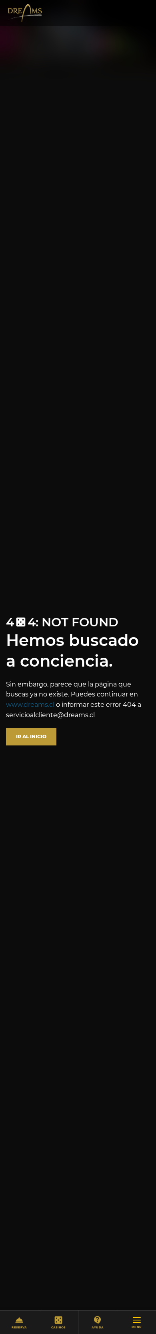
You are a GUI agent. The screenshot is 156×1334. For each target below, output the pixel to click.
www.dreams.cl (30, 704)
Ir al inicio (31, 736)
